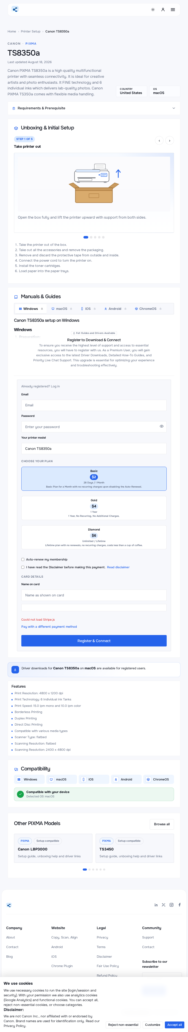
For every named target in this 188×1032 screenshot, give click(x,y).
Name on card (30, 584)
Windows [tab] (30, 309)
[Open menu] (173, 9)
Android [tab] (115, 309)
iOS (54, 956)
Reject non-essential (123, 1025)
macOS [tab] (61, 309)
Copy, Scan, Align (64, 937)
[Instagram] (171, 905)
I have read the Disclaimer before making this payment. (78, 567)
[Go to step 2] (91, 237)
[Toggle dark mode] (153, 9)
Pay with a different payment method (49, 627)
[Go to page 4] (97, 869)
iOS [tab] (88, 309)
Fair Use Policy (108, 966)
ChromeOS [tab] (147, 309)
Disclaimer (104, 956)
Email (24, 394)
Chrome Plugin (62, 966)
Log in (55, 386)
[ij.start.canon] (9, 905)
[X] (163, 905)
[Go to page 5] (101, 869)
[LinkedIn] (155, 905)
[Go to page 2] (89, 869)
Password (28, 416)
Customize (152, 1025)
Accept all (174, 1025)
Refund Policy (107, 975)
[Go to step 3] (95, 237)
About (10, 937)
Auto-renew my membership (46, 559)
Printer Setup (30, 31)
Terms (101, 947)
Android (57, 947)
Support (148, 937)
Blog (9, 956)
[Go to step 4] (99, 237)
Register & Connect (94, 640)
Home (12, 31)
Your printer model (33, 438)
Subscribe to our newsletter (154, 964)
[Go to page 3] (93, 869)
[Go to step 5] (103, 237)
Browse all (162, 824)
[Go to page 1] (85, 869)
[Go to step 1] (85, 237)
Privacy (102, 937)
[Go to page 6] (104, 869)
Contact (12, 947)
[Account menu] (163, 9)
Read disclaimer (118, 567)
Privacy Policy (14, 1026)
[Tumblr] (179, 905)
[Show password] (161, 426)
